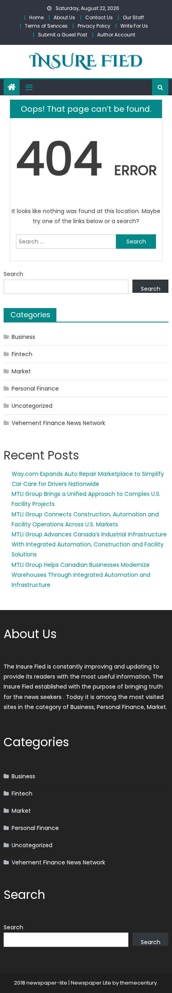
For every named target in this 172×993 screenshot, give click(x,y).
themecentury (138, 983)
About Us (64, 17)
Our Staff (133, 17)
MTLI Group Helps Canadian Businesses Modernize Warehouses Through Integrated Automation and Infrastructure (81, 575)
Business (23, 337)
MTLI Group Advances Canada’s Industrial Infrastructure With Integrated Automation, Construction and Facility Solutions (89, 544)
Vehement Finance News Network (58, 423)
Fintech (22, 354)
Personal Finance (35, 389)
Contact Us (99, 17)
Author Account (116, 34)
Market (21, 371)
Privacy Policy (94, 25)
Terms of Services (46, 25)
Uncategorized (32, 406)
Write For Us (134, 25)
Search (13, 274)
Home (36, 17)
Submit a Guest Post (62, 34)
